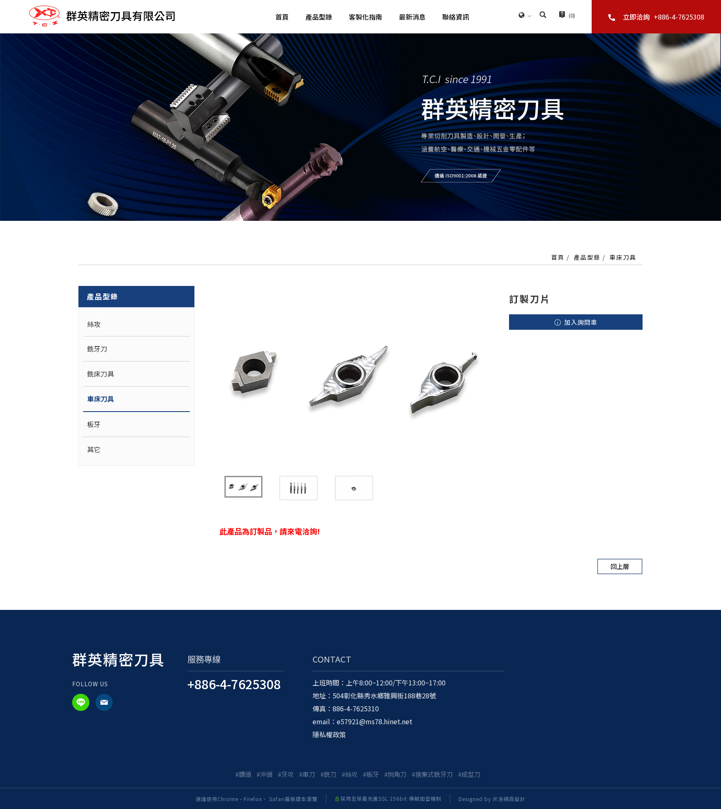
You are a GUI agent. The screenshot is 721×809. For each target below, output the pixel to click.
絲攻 (94, 324)
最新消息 (412, 17)
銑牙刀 (97, 349)
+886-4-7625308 (234, 684)
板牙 (94, 424)
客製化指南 (365, 17)
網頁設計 (514, 798)
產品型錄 (318, 17)
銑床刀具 (100, 374)
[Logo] (102, 15)
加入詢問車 (579, 322)
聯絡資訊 (455, 17)
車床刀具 (623, 257)
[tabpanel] (360, 127)
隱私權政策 (329, 734)
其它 (94, 449)
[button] (542, 15)
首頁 (282, 17)
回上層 (619, 566)
